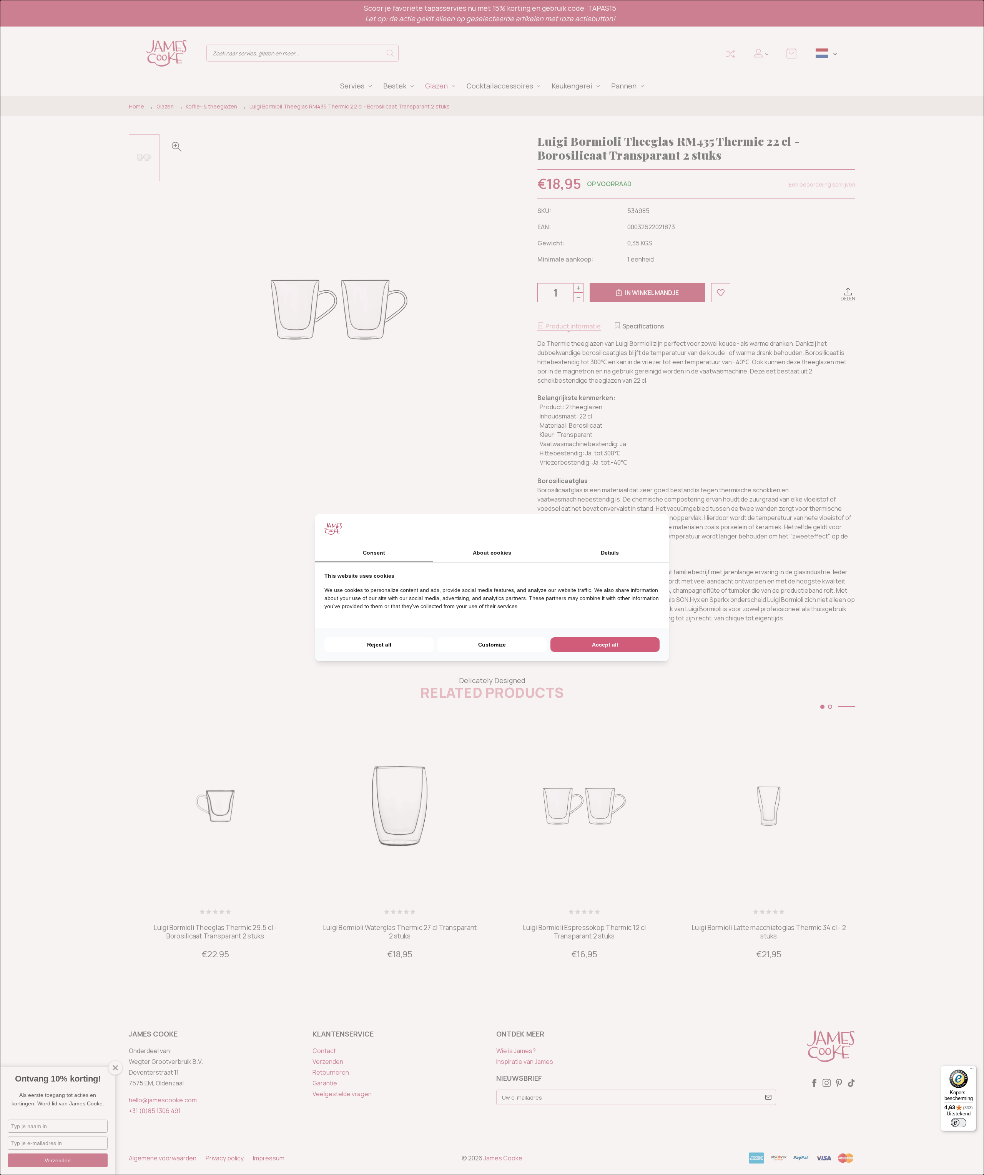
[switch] (958, 1122)
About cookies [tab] (492, 553)
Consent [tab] (374, 553)
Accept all (605, 645)
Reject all (379, 645)
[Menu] (971, 1070)
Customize (492, 645)
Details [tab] (610, 553)
